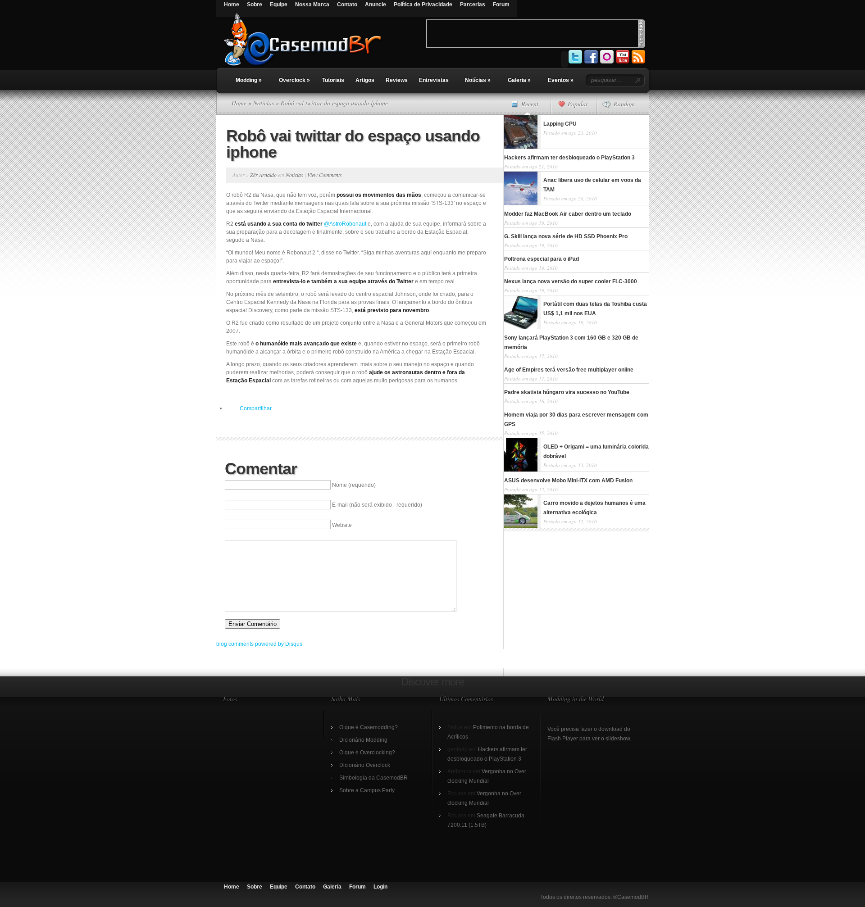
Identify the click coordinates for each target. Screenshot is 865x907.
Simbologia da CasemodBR (373, 778)
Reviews (397, 80)
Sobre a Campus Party (367, 790)
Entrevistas (434, 80)
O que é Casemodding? (368, 727)
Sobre (254, 4)
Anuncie (375, 4)
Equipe (278, 4)
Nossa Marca (312, 4)
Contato (347, 4)
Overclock (294, 80)
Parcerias (472, 4)
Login (380, 887)
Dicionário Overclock (364, 765)
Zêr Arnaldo (263, 174)
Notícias (478, 80)
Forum (501, 4)
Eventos (561, 80)
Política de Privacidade (423, 4)
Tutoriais (333, 80)
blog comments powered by (259, 644)
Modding (249, 80)
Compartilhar (256, 408)
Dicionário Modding (363, 740)
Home (231, 4)
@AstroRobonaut (345, 224)
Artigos (364, 80)
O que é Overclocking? (367, 752)
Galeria (519, 80)
